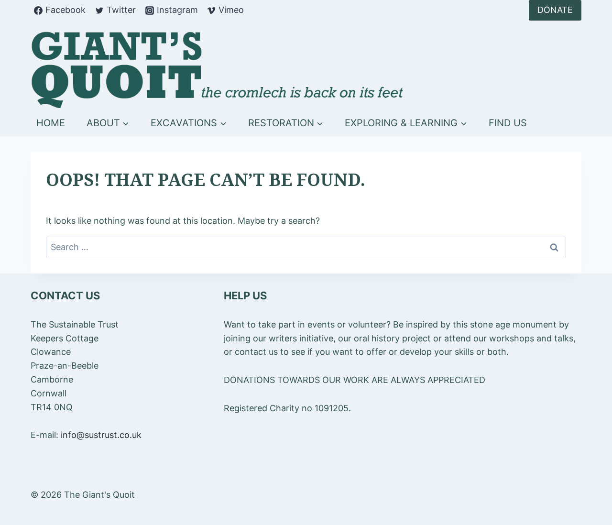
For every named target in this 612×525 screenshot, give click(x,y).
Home (50, 123)
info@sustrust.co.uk (101, 435)
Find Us (508, 123)
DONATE (555, 10)
